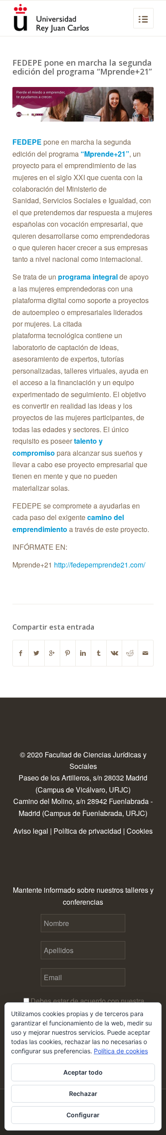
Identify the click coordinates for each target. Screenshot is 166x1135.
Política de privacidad (87, 831)
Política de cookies (121, 1051)
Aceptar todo (83, 1072)
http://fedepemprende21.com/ (99, 565)
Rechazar (83, 1093)
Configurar (83, 1115)
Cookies (140, 831)
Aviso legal (30, 831)
